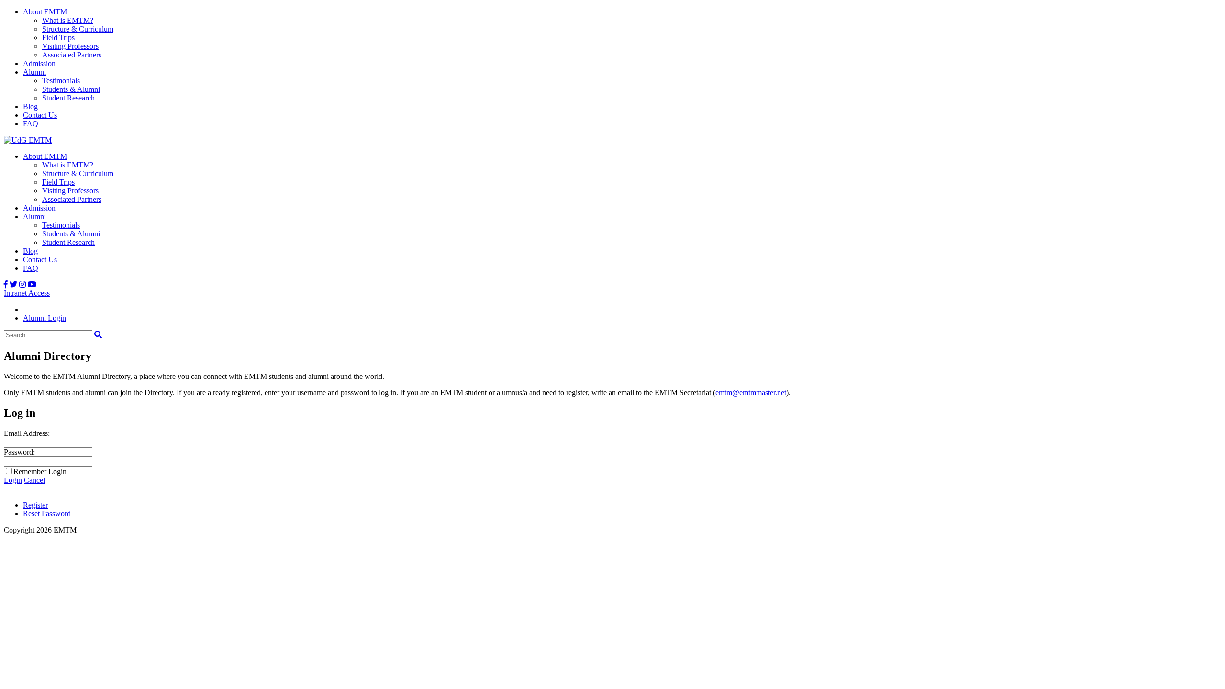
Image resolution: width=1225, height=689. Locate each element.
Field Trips (58, 37)
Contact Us (40, 115)
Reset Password (47, 514)
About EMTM (45, 12)
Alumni (34, 72)
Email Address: (27, 433)
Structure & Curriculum (77, 29)
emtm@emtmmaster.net (750, 393)
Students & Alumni (71, 89)
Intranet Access (27, 293)
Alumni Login (44, 318)
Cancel (34, 480)
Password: (19, 452)
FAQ (30, 124)
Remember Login (40, 471)
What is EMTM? (67, 20)
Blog (30, 106)
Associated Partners (71, 55)
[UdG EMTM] (28, 140)
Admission (39, 63)
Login (13, 480)
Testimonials (61, 81)
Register (35, 505)
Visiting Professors (70, 46)
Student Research (68, 98)
